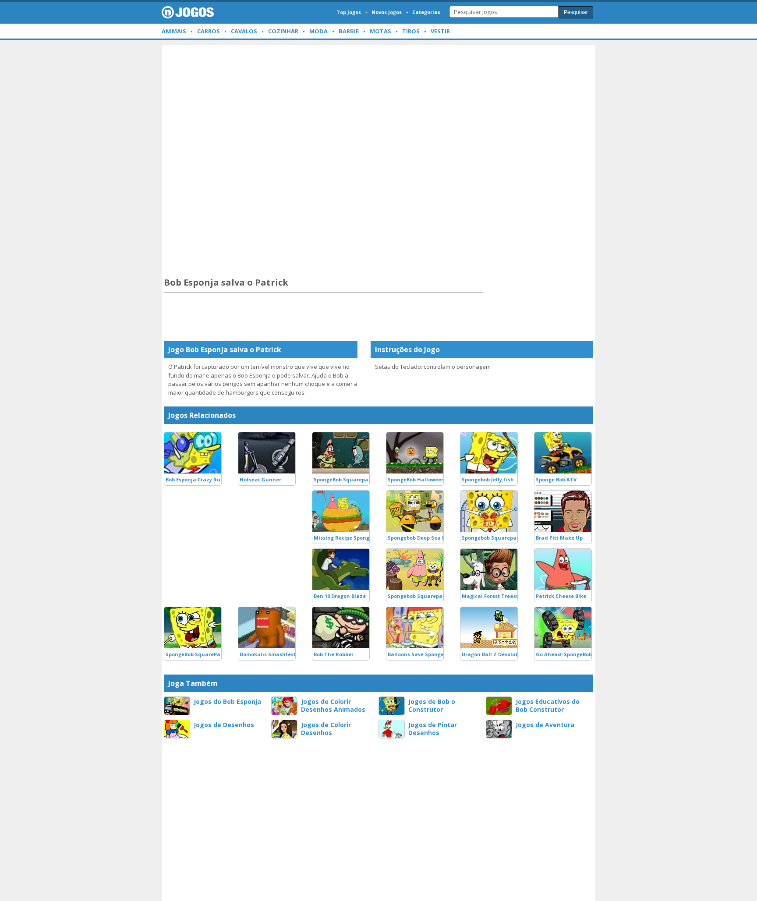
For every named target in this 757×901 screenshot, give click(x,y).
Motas (380, 31)
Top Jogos (348, 12)
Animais (174, 31)
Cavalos (244, 31)
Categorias (426, 12)
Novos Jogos (386, 12)
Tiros (411, 31)
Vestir (440, 31)
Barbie (349, 31)
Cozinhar (283, 31)
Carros (208, 31)
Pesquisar (576, 12)
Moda (318, 31)
